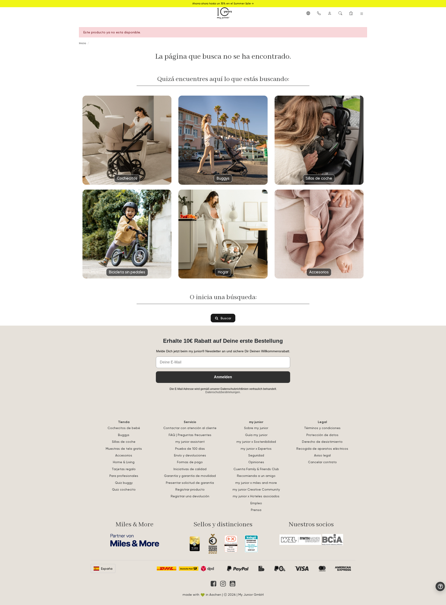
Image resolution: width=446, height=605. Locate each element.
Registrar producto (190, 489)
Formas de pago (190, 462)
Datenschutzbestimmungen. (223, 392)
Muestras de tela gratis (124, 448)
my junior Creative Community (256, 489)
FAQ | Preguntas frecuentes (190, 435)
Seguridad (256, 455)
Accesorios (123, 455)
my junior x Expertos (256, 448)
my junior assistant (190, 441)
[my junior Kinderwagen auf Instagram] (223, 583)
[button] (308, 13)
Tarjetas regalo (124, 469)
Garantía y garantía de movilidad (190, 476)
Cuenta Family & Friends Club (256, 469)
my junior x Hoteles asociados (256, 496)
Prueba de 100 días (190, 448)
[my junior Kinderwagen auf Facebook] (213, 583)
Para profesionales (123, 476)
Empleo (256, 503)
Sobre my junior (256, 428)
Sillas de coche (123, 441)
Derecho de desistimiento (322, 441)
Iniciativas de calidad (190, 469)
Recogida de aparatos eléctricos (322, 448)
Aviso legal (322, 455)
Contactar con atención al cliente (189, 428)
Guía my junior (256, 435)
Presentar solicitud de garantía (190, 483)
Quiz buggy (124, 483)
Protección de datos (322, 435)
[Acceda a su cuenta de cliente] (329, 13)
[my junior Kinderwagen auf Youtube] (232, 583)
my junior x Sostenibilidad (256, 441)
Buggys (123, 435)
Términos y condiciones (322, 428)
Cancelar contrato (322, 462)
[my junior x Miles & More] (134, 540)
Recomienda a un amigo (256, 476)
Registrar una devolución (190, 496)
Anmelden (223, 377)
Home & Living (123, 462)
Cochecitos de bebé (124, 428)
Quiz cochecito (124, 489)
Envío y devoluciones (190, 455)
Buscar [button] (225, 318)
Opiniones (256, 462)
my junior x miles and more (256, 483)
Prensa (256, 510)
